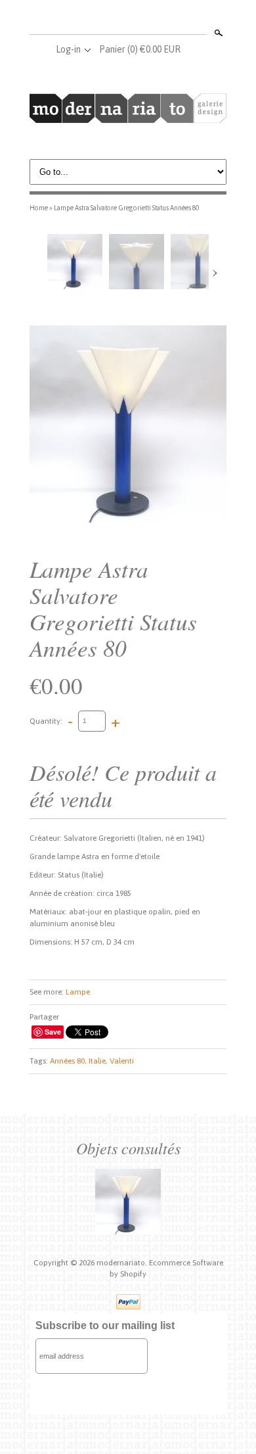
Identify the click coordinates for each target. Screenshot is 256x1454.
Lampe (78, 992)
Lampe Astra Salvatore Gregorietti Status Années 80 (126, 208)
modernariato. (122, 1262)
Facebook (105, 18)
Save (53, 1032)
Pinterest (149, 18)
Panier (140, 49)
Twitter (127, 18)
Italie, (98, 1061)
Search (217, 33)
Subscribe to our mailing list (105, 1325)
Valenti (122, 1061)
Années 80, (68, 1061)
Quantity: (46, 720)
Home (39, 208)
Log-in (68, 49)
